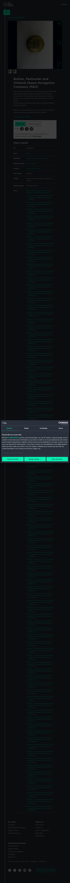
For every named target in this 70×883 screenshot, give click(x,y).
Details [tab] (26, 428)
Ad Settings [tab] (43, 428)
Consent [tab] (9, 428)
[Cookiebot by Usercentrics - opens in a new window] (60, 423)
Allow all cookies (57, 459)
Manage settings (34, 459)
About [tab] (61, 428)
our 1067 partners (13, 437)
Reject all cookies (12, 459)
